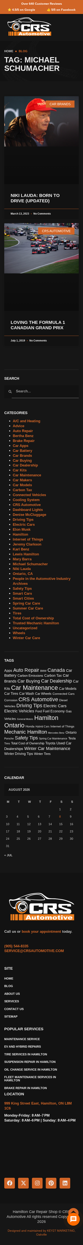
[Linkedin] (65, 1183)
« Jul (8, 855)
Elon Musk (21, 529)
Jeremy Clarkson (27, 544)
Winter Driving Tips (18, 754)
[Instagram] (37, 1183)
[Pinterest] (51, 1183)
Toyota (50, 743)
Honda (30, 726)
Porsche (9, 738)
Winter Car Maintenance (47, 748)
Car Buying (22, 461)
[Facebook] (9, 1183)
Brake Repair (24, 441)
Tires (17, 613)
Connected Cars (63, 693)
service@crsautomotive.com (34, 951)
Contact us (14, 1009)
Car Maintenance (27, 475)
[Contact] (73, 1219)
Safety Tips (22, 589)
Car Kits (20, 470)
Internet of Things (28, 539)
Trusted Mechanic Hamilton (36, 623)
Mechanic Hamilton (25, 732)
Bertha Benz (23, 436)
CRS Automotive (27, 505)
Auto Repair (23, 431)
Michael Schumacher (30, 564)
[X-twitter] (23, 1183)
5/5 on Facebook (63, 9)
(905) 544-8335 (16, 946)
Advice (18, 426)
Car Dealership (25, 465)
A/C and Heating (26, 421)
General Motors (25, 719)
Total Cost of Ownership (33, 618)
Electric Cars (24, 525)
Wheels (19, 633)
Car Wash (26, 693)
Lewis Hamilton (26, 554)
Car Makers (22, 480)
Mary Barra (22, 559)
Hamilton (20, 534)
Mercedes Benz (56, 732)
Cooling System (26, 500)
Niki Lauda (22, 569)
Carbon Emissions (30, 675)
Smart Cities (23, 598)
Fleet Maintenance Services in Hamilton (30, 1079)
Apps (8, 670)
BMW (43, 670)
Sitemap (10, 1016)
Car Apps (20, 446)
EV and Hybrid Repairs (22, 1046)
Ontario (71, 732)
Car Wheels (43, 693)
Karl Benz (21, 549)
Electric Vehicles (19, 711)
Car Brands (22, 456)
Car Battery (22, 451)
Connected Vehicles (29, 495)
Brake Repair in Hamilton (25, 1088)
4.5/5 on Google (23, 9)
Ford (38, 711)
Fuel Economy (54, 711)
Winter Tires (42, 754)
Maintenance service (22, 1039)
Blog (8, 986)
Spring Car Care (26, 603)
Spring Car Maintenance (53, 738)
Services (11, 1001)
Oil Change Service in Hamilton (30, 1069)
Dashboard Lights (28, 510)
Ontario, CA (23, 574)
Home (8, 978)
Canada (56, 670)
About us (12, 993)
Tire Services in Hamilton (25, 1054)
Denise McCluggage (29, 515)
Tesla (72, 738)
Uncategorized (25, 628)
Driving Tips (23, 520)
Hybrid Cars (42, 726)
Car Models (22, 485)
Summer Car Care (28, 608)
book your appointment (41, 932)
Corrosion (10, 700)
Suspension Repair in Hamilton (30, 1062)
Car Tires (11, 693)
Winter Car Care (26, 638)
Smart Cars (22, 593)
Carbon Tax (22, 490)
